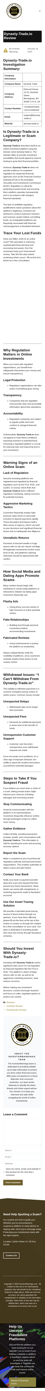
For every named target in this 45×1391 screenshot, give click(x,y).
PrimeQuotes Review (16, 1010)
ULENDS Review (15, 1006)
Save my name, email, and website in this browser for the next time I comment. (23, 1172)
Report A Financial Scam (19, 1382)
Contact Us (11, 1255)
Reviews (11, 1002)
